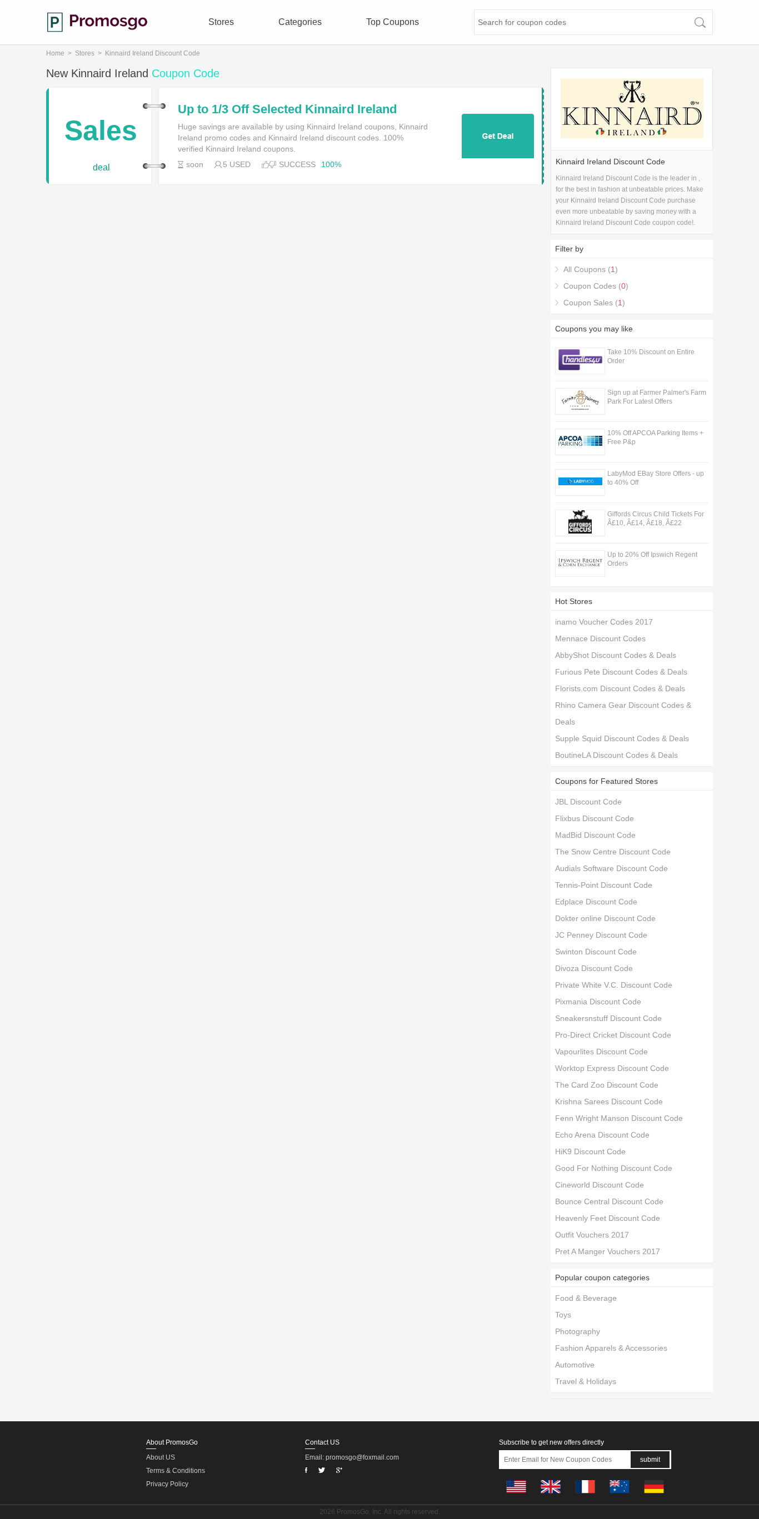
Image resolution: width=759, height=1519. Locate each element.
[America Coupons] (516, 1496)
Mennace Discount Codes (600, 638)
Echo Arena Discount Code (602, 1134)
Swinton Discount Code (596, 951)
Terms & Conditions (175, 1471)
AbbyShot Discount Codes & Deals (615, 655)
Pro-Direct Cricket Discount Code (613, 1034)
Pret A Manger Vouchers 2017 (607, 1251)
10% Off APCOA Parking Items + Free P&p (655, 437)
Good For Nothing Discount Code (613, 1168)
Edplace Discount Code (596, 901)
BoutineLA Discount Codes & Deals (616, 755)
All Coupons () (590, 269)
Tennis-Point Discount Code (603, 885)
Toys (563, 1314)
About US (160, 1457)
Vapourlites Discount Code (601, 1051)
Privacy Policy (167, 1484)
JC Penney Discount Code (601, 934)
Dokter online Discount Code (605, 918)
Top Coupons (392, 22)
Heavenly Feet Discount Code (607, 1218)
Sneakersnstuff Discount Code (608, 1018)
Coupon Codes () (595, 285)
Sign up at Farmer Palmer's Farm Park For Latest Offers (656, 397)
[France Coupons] (585, 1496)
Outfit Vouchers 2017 (592, 1234)
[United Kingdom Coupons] (551, 1496)
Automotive (575, 1364)
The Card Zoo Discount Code (606, 1084)
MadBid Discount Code (595, 835)
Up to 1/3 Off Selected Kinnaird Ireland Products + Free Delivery (287, 109)
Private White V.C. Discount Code (613, 984)
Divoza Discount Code (594, 968)
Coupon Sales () (594, 302)
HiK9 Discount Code (590, 1151)
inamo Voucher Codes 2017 (604, 621)
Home (55, 53)
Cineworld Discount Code (599, 1184)
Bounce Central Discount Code (609, 1201)
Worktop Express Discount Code (612, 1068)
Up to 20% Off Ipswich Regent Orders (652, 559)
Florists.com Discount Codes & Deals (620, 688)
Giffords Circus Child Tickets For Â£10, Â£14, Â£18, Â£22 (655, 518)
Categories (300, 22)
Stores (221, 22)
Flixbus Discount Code (594, 818)
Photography (577, 1331)
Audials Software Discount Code (611, 868)
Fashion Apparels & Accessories (611, 1348)
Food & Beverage (586, 1298)
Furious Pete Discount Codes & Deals (621, 671)
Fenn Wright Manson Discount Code (619, 1118)
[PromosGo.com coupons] (97, 22)
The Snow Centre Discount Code (613, 851)
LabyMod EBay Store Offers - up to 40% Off (655, 478)
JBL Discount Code (588, 801)
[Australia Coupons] (619, 1496)
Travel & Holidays (585, 1381)
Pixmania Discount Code (598, 1001)
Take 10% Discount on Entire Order (651, 356)
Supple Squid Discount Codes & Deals (622, 738)
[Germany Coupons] (654, 1496)
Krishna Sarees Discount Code (609, 1101)
